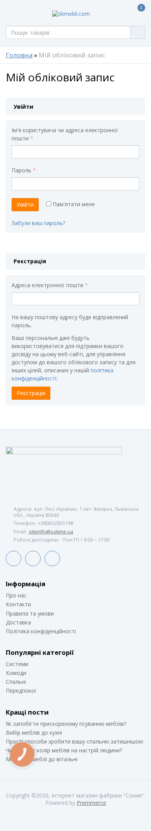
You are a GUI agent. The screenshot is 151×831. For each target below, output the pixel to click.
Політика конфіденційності (41, 631)
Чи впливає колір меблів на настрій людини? (64, 750)
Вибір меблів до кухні (34, 732)
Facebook (13, 558)
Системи (17, 664)
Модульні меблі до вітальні (41, 759)
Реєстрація (31, 393)
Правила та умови (30, 613)
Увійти (25, 204)
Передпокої (21, 690)
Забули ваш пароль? (38, 223)
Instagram (52, 558)
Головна (19, 55)
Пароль (24, 170)
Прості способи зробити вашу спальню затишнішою (74, 741)
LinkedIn (33, 558)
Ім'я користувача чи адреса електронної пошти (65, 134)
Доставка (18, 622)
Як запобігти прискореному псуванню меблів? (66, 723)
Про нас (16, 595)
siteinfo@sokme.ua (51, 531)
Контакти (18, 604)
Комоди (16, 672)
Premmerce (91, 802)
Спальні (16, 681)
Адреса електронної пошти (50, 285)
